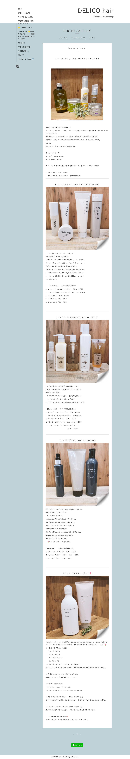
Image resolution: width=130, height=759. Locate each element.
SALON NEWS (24, 13)
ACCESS (21, 43)
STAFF (21, 55)
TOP (20, 9)
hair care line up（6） (78, 38)
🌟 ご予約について (25, 27)
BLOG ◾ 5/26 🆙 (26, 59)
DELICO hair (96, 10)
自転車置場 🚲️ (23, 51)
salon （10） (63, 38)
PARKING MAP (24, 47)
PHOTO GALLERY (25, 17)
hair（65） (92, 38)
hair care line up (77, 48)
